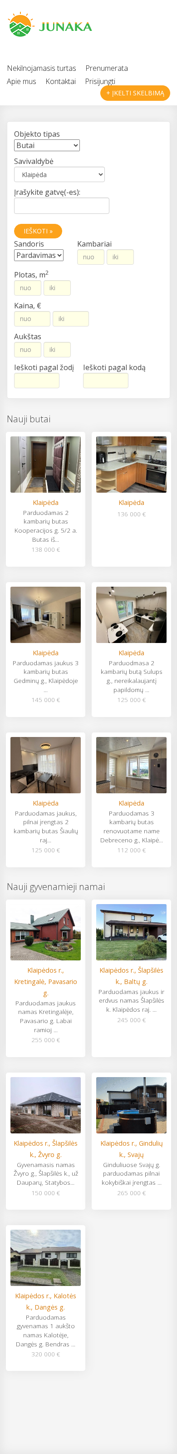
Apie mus (21, 81)
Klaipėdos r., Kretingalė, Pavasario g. (45, 981)
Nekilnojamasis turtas (41, 68)
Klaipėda (46, 502)
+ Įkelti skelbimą (135, 93)
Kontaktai (60, 81)
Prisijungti (100, 81)
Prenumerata (106, 68)
